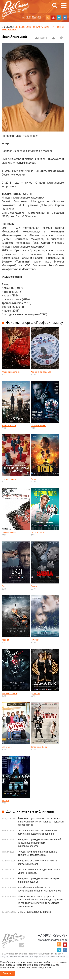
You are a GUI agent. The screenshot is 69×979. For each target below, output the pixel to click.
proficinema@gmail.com (52, 940)
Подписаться (33, 17)
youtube (53, 17)
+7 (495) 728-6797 (52, 935)
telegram (59, 17)
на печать (53, 38)
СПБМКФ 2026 (41, 27)
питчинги (57, 27)
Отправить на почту (61, 37)
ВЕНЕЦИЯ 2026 (23, 27)
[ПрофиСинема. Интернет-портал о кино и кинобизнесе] (15, 7)
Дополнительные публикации (30, 811)
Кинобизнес (9, 29)
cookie (55, 962)
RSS (47, 17)
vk (65, 17)
